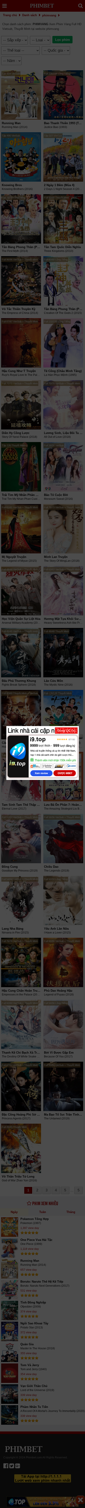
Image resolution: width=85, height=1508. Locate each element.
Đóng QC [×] (66, 730)
